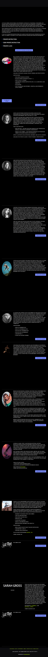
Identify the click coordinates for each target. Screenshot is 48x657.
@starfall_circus (29, 606)
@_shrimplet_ (33, 605)
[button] (7, 17)
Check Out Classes (40, 140)
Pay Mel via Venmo (6, 101)
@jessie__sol (29, 532)
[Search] (13, 3)
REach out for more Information (24, 50)
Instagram (23, 466)
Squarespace (27, 654)
